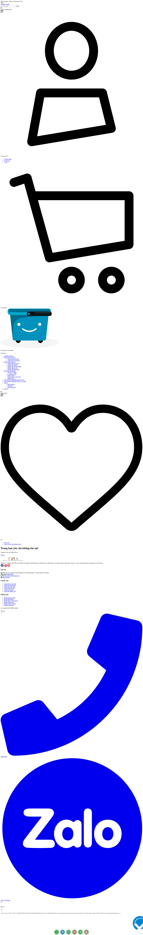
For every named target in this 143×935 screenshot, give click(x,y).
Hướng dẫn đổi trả (12, 365)
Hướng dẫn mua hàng (9, 362)
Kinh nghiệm (11, 384)
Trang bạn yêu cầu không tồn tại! (12, 544)
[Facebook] (2, 566)
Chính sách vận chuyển (14, 360)
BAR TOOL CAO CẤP (14, 377)
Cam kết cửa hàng (8, 590)
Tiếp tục (3, 555)
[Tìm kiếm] (17, 6)
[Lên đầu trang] (1, 609)
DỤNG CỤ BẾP (12, 372)
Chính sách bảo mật (9, 588)
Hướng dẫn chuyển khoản (14, 366)
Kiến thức (10, 386)
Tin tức (6, 383)
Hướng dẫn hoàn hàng (13, 369)
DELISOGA (11, 378)
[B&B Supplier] (5, 4)
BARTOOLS (11, 375)
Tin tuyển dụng (11, 387)
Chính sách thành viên (10, 591)
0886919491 (10, 574)
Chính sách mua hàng (9, 357)
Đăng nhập (8, 159)
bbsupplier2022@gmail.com (12, 575)
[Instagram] (5, 566)
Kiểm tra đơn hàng (9, 605)
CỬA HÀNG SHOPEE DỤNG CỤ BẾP (15, 381)
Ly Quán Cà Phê (12, 374)
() (6, 162)
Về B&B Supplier (8, 356)
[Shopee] (8, 566)
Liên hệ (6, 389)
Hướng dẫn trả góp (12, 368)
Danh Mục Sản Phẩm (9, 371)
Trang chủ (6, 542)
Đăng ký (7, 161)
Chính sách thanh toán (10, 585)
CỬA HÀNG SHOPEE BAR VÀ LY (14, 380)
